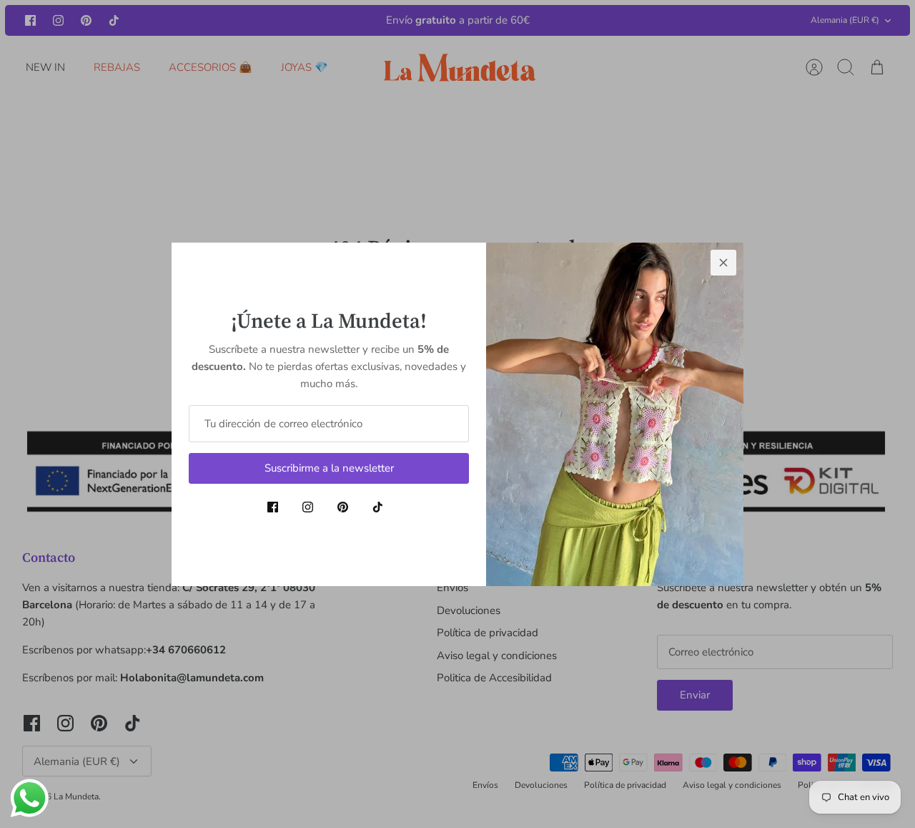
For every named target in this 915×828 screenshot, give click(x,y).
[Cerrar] (723, 263)
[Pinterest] (343, 507)
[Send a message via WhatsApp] (29, 798)
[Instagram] (308, 507)
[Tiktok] (378, 507)
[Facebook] (273, 507)
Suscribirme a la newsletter (329, 468)
